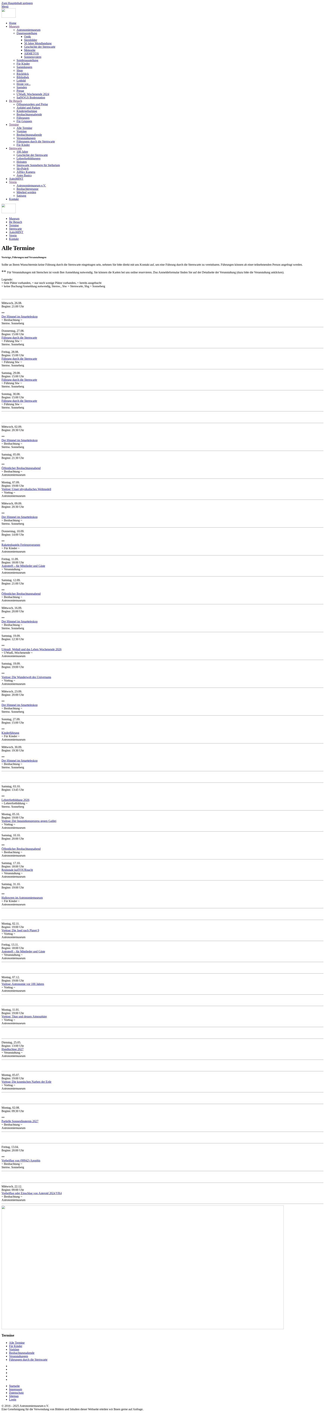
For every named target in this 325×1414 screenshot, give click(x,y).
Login (12, 1399)
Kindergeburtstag (27, 111)
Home (12, 23)
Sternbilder (30, 40)
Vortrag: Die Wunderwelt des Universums (26, 677)
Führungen (23, 117)
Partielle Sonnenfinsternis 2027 (20, 1121)
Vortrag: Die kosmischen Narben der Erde (26, 1081)
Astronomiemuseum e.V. (31, 185)
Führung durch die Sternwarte (19, 337)
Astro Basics (24, 175)
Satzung (21, 195)
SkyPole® (23, 168)
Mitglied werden (26, 192)
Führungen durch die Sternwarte (36, 141)
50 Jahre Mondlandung (38, 43)
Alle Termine (24, 128)
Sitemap (14, 1396)
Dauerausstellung (27, 33)
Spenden (22, 87)
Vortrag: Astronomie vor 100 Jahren (23, 984)
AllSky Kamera (26, 172)
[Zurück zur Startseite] (9, 16)
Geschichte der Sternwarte (39, 46)
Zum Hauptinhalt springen (17, 3)
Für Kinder (23, 63)
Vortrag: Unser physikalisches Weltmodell (26, 489)
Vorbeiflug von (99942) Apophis (21, 1160)
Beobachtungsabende (29, 114)
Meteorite (29, 50)
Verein (13, 182)
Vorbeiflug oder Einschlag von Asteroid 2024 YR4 (32, 1193)
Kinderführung (10, 732)
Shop (20, 70)
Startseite (14, 1385)
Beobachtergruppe (27, 188)
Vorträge (22, 131)
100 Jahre (22, 151)
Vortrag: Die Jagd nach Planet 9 (20, 930)
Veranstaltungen (26, 138)
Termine (14, 124)
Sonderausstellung (27, 60)
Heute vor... (23, 84)
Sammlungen (24, 67)
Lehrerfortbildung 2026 (15, 799)
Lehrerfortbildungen (28, 158)
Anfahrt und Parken (28, 107)
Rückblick (23, 73)
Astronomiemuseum (28, 29)
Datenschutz (16, 1392)
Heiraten (22, 161)
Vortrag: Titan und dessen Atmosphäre (24, 1016)
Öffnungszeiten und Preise (32, 104)
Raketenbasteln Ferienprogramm (21, 544)
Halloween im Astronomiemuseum (22, 897)
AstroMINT (16, 178)
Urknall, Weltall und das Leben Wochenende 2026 (32, 649)
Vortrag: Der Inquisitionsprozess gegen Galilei (29, 821)
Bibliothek (23, 77)
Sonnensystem (32, 56)
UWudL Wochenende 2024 (33, 94)
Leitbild (21, 80)
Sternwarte (15, 148)
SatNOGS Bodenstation (31, 97)
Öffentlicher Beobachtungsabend (21, 468)
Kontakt (14, 199)
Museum (14, 26)
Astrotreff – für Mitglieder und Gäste (23, 565)
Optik (27, 36)
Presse (20, 90)
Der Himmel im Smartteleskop (20, 316)
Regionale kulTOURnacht (17, 869)
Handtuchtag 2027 (13, 1049)
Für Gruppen (24, 121)
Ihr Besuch (15, 100)
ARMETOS (31, 53)
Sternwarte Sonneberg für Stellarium (38, 165)
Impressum (15, 1389)
